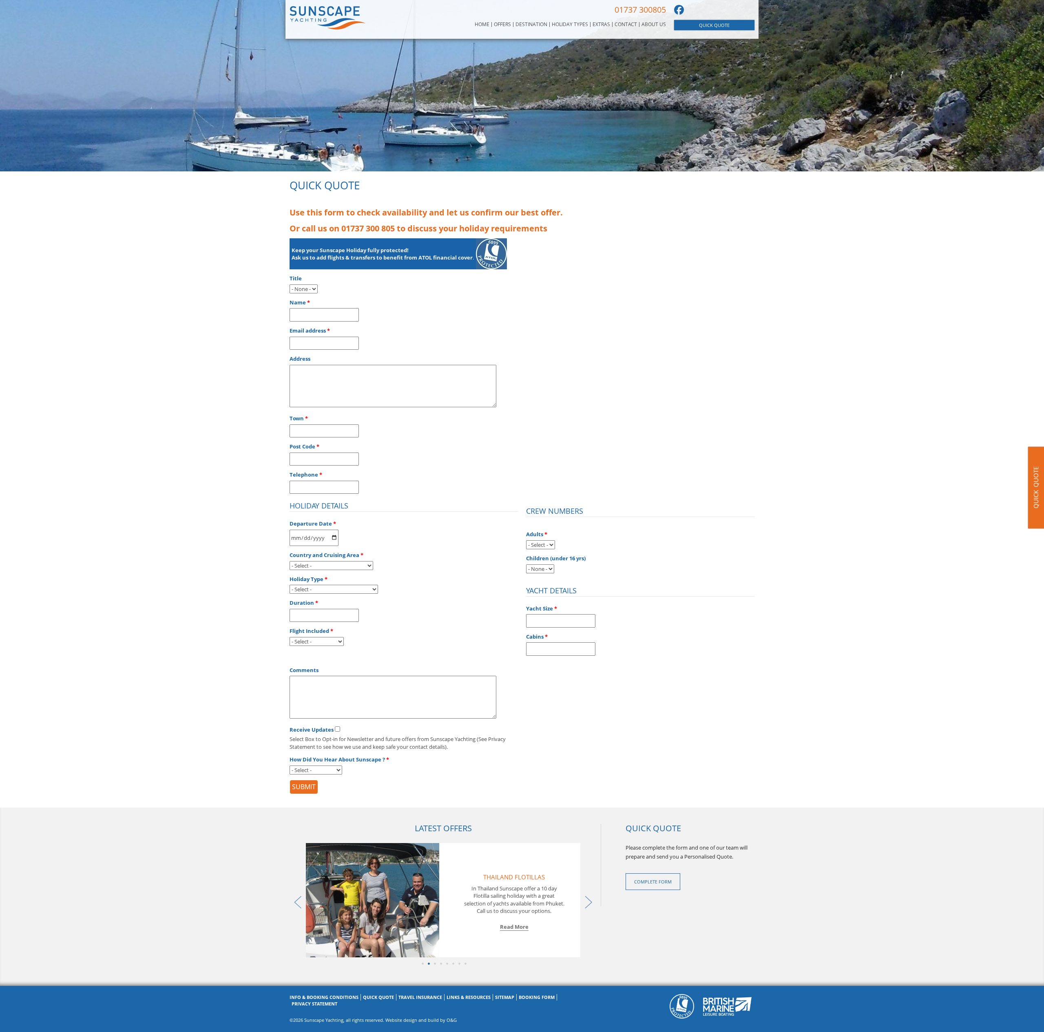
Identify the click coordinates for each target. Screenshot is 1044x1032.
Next (586, 900)
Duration (302, 602)
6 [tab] (452, 963)
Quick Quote (714, 25)
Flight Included (309, 631)
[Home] (327, 17)
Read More (514, 926)
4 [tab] (440, 963)
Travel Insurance (420, 997)
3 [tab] (434, 963)
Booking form (537, 997)
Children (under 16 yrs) (556, 558)
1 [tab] (422, 963)
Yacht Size (539, 608)
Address (300, 358)
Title (296, 278)
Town (297, 418)
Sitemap (504, 997)
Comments (304, 670)
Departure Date (311, 523)
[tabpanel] (443, 900)
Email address (308, 330)
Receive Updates (312, 729)
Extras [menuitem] (601, 24)
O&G (452, 1020)
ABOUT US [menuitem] (653, 24)
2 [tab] (428, 963)
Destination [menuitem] (531, 24)
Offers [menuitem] (502, 24)
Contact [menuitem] (626, 24)
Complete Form (653, 882)
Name (298, 302)
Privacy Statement (314, 1004)
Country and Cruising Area (324, 555)
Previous (296, 900)
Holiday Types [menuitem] (570, 24)
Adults (534, 534)
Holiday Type (306, 579)
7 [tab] (459, 963)
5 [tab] (446, 963)
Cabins (535, 636)
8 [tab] (465, 963)
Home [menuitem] (482, 24)
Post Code (302, 446)
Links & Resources (469, 997)
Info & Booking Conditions (324, 997)
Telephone (304, 474)
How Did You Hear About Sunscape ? (337, 759)
